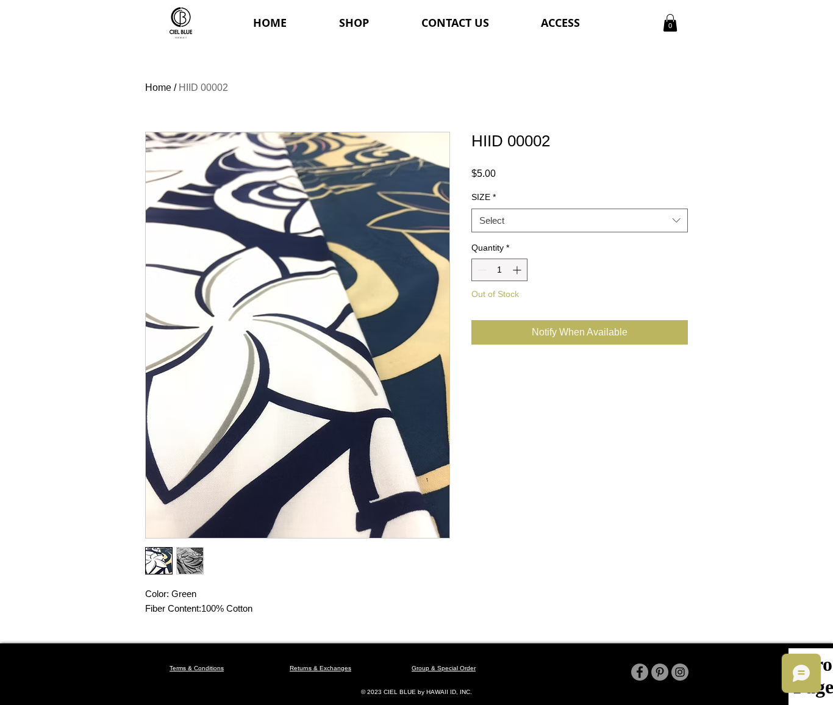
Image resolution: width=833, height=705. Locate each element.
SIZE (483, 197)
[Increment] (518, 270)
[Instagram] (679, 672)
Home (158, 87)
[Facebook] (639, 672)
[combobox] (579, 220)
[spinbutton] (499, 270)
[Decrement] (480, 270)
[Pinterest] (659, 672)
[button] (670, 23)
